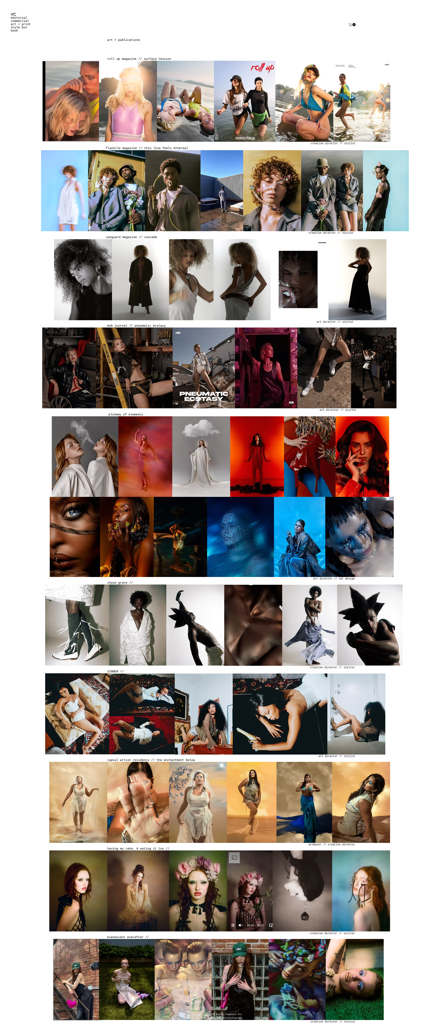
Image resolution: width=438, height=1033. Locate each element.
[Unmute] (241, 925)
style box (19, 27)
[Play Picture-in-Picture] (271, 925)
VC (13, 14)
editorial (19, 17)
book (14, 30)
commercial (20, 21)
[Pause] (233, 925)
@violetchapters (232, 1018)
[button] (352, 24)
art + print (21, 24)
